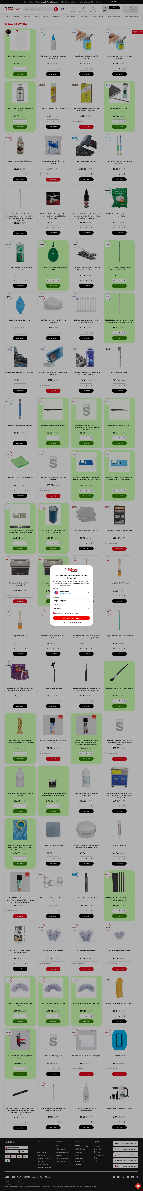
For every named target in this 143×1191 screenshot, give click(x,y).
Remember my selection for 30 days (66, 613)
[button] (138, 1186)
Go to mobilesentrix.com (71, 618)
